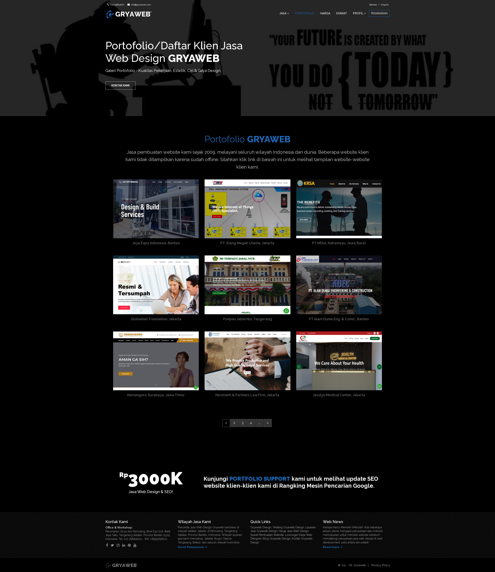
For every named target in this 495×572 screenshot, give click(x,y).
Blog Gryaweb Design (276, 538)
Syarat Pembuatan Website (267, 534)
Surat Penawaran (191, 547)
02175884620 (117, 4)
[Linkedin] (123, 545)
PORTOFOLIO (304, 13)
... (259, 423)
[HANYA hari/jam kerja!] (484, 561)
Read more (331, 547)
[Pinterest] (129, 545)
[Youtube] (134, 545)
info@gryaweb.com (140, 4)
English (385, 4)
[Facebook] (106, 545)
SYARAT (341, 13)
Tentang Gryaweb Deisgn (288, 527)
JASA (283, 13)
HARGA (325, 13)
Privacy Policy (380, 565)
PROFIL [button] (358, 13)
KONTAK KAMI (120, 85)
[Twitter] (112, 545)
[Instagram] (118, 545)
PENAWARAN (379, 13)
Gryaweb (360, 565)
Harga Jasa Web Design (294, 531)
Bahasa (373, 4)
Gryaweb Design (260, 527)
